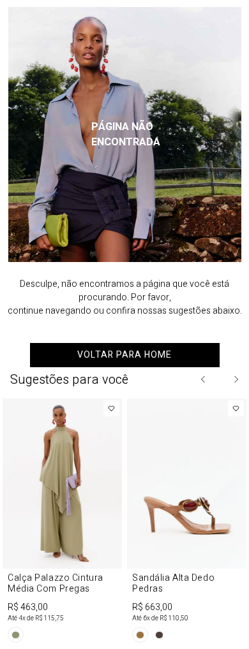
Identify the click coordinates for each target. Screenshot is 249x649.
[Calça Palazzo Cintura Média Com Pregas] (62, 523)
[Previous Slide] (203, 379)
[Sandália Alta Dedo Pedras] (186, 523)
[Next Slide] (235, 379)
